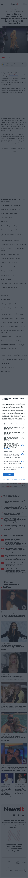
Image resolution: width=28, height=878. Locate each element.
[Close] (25, 398)
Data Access (14, 479)
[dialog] (14, 439)
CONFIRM (8, 474)
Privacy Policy (22, 479)
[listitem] (14, 424)
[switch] (22, 427)
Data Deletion (6, 479)
